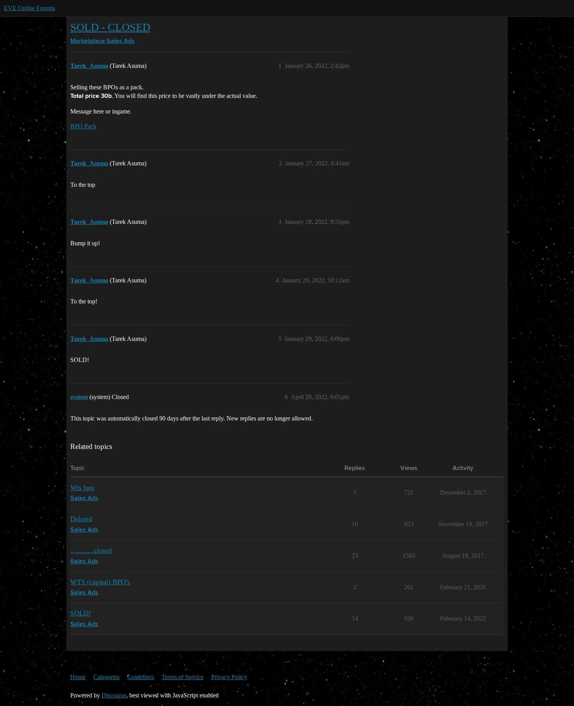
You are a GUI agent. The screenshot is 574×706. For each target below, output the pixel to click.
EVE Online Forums (29, 8)
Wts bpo (82, 487)
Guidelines (140, 677)
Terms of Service (182, 677)
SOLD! (80, 613)
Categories (106, 677)
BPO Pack (83, 126)
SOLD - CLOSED (110, 27)
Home (78, 677)
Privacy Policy (229, 677)
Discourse (114, 695)
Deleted (81, 519)
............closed (91, 550)
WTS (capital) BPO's (100, 582)
